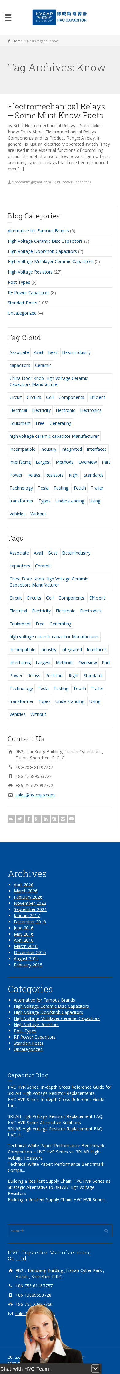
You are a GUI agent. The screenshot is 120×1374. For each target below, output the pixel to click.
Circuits (34, 397)
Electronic (65, 410)
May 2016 (24, 934)
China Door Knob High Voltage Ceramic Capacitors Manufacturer (49, 381)
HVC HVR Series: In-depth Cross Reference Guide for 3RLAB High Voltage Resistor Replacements (59, 1090)
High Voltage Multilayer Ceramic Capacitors (51, 261)
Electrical (18, 410)
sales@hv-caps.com (35, 795)
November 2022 (30, 903)
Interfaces (97, 449)
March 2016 (26, 946)
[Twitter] (20, 819)
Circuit (16, 397)
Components (71, 397)
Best (52, 352)
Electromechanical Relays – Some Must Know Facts (56, 110)
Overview (87, 462)
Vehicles (18, 514)
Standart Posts (22, 303)
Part (106, 462)
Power (16, 475)
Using (94, 501)
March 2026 (26, 891)
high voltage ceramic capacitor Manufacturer (54, 436)
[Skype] (54, 819)
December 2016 (30, 922)
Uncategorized (22, 313)
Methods (65, 462)
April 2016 (24, 940)
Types (44, 501)
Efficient (97, 397)
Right (74, 475)
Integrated (71, 449)
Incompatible (22, 449)
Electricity (41, 410)
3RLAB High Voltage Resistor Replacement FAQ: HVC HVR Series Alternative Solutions (55, 1119)
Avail (38, 352)
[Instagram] (63, 819)
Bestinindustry (76, 352)
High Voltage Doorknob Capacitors (42, 251)
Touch (79, 488)
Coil (50, 397)
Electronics (91, 410)
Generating (60, 423)
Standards (94, 475)
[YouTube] (71, 819)
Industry (48, 449)
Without (38, 514)
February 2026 (28, 897)
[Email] (11, 819)
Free (40, 423)
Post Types (19, 282)
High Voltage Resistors (30, 272)
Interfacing (20, 462)
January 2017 (27, 915)
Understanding (69, 501)
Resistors (54, 475)
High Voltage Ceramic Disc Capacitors (45, 241)
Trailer (97, 488)
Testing (61, 488)
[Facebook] (28, 819)
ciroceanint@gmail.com (31, 182)
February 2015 (28, 965)
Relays (33, 475)
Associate (19, 352)
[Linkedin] (46, 819)
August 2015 (26, 958)
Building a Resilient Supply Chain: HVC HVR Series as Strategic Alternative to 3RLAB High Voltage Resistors (59, 1187)
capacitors (20, 365)
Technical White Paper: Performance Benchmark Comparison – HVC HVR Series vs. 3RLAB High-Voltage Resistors (56, 1152)
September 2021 (30, 909)
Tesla (43, 488)
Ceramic (43, 365)
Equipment (20, 423)
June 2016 (24, 928)
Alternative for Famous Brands (38, 231)
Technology (21, 488)
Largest (43, 462)
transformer (22, 501)
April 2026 (24, 885)
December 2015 (30, 952)
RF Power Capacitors (74, 182)
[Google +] (37, 819)
